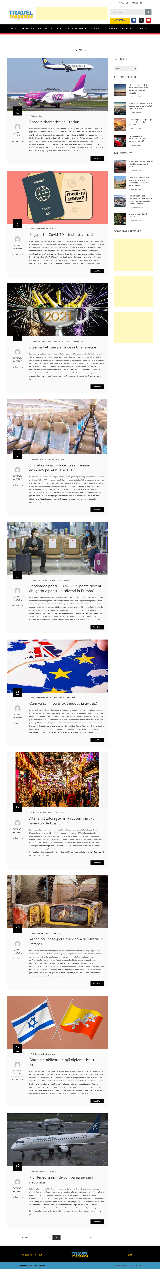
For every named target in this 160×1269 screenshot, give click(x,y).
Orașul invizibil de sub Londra (138, 215)
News (41, 116)
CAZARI (93, 28)
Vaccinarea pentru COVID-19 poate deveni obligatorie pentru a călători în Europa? (65, 588)
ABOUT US (123, 3)
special (66, 580)
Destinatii (52, 698)
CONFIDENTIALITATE (32, 1255)
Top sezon (50, 813)
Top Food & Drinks (77, 341)
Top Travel (59, 813)
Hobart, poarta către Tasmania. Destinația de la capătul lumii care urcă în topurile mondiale (140, 199)
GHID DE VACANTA (74, 28)
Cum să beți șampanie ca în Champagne (62, 347)
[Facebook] (133, 20)
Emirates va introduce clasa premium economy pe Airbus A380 (60, 468)
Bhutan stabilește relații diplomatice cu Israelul (62, 1062)
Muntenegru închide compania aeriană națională (61, 1180)
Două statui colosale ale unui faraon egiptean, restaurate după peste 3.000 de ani (139, 181)
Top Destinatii (41, 813)
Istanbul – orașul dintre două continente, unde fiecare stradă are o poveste (139, 89)
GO (57, 28)
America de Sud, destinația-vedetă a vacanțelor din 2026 (141, 164)
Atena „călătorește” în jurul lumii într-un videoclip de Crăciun (63, 821)
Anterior (25, 1237)
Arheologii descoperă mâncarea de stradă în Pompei (66, 942)
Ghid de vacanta (59, 341)
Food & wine (47, 341)
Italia (42, 933)
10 (64, 1237)
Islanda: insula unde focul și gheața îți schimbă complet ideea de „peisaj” (140, 106)
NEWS (14, 28)
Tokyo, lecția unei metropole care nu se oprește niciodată (138, 139)
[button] (120, 21)
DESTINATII (26, 28)
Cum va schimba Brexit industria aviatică (63, 703)
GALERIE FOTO (110, 28)
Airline (33, 116)
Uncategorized (61, 459)
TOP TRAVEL (44, 28)
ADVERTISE (137, 3)
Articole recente (42, 229)
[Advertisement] (72, 13)
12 (80, 1237)
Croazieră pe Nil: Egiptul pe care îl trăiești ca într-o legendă (140, 122)
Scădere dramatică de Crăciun (54, 122)
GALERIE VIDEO (127, 28)
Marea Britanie (64, 698)
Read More (97, 158)
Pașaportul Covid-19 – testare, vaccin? (61, 234)
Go (37, 116)
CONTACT (144, 28)
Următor (90, 1237)
